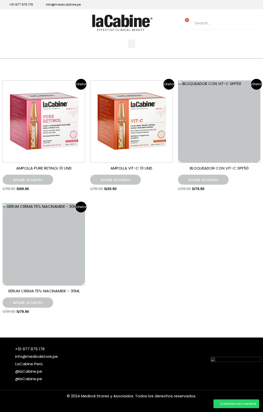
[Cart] (185, 22)
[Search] (254, 23)
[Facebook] (232, 5)
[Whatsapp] (258, 5)
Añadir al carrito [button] (28, 179)
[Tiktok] (250, 5)
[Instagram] (241, 5)
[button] (131, 44)
